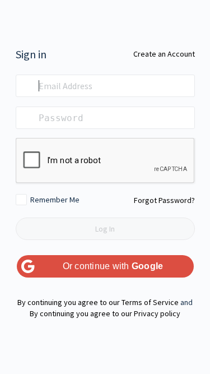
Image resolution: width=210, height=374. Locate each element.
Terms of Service (150, 302)
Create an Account (164, 54)
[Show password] (183, 118)
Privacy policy (157, 313)
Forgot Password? (164, 200)
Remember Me (55, 200)
